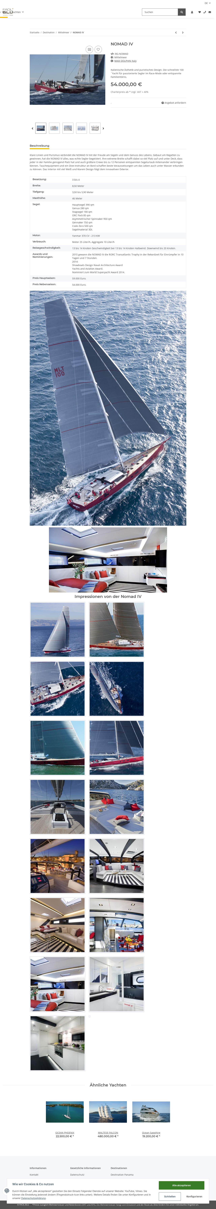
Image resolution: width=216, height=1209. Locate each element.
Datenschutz (77, 1174)
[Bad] (116, 984)
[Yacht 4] (57, 748)
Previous (32, 128)
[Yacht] (57, 630)
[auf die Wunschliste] (98, 49)
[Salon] (116, 866)
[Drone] (57, 689)
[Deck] (57, 807)
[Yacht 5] (116, 748)
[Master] (57, 984)
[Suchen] (182, 12)
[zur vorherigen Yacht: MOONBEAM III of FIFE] (175, 32)
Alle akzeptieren (181, 1185)
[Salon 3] (116, 925)
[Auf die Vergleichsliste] (89, 49)
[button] (192, 12)
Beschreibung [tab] (39, 145)
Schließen (170, 1196)
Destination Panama (122, 1174)
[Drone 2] (116, 689)
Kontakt (34, 1174)
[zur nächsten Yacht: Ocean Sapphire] (182, 32)
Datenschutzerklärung (33, 1198)
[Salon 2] (57, 925)
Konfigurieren (194, 1196)
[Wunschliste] (200, 12)
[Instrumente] (57, 866)
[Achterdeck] (116, 807)
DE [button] (206, 3)
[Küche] (57, 1043)
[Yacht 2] (116, 630)
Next (103, 128)
